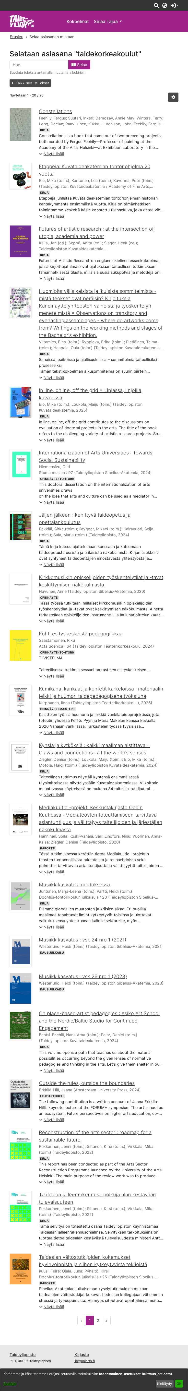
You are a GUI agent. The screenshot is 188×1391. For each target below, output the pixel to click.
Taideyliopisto (23, 1354)
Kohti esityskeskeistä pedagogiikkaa (80, 634)
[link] (22, 21)
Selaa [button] (81, 64)
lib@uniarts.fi (84, 1361)
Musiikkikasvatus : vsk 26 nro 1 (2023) (83, 976)
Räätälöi (9, 1383)
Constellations (55, 111)
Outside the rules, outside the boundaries (87, 1083)
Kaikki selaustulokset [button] (32, 83)
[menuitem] (108, 21)
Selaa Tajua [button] (106, 21)
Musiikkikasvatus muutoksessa (74, 885)
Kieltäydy (164, 1383)
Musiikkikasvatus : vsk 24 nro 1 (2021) (82, 940)
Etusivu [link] (16, 36)
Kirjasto (81, 1354)
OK (178, 1383)
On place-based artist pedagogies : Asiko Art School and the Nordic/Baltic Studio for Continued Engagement (99, 1021)
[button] (156, 5)
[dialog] (94, 1380)
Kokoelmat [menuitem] (78, 21)
